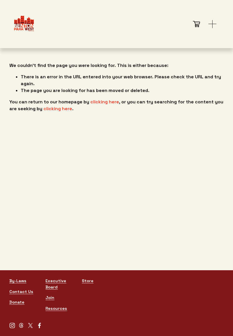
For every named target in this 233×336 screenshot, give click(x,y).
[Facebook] (39, 325)
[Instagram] (12, 325)
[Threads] (21, 325)
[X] (30, 325)
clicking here (104, 102)
